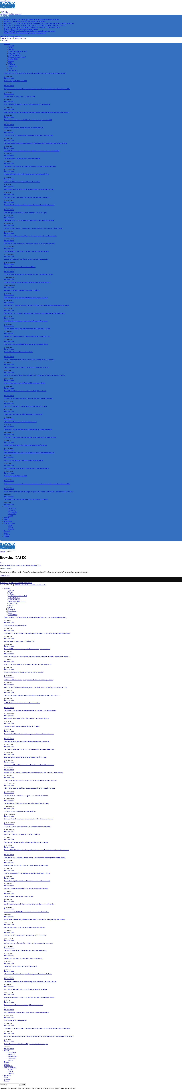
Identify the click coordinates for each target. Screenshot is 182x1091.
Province (11, 61)
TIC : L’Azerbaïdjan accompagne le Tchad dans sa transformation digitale (26, 468)
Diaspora (6, 517)
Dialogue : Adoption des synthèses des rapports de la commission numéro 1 (27, 282)
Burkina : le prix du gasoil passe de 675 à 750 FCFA (19, 96)
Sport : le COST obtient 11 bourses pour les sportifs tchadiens (24, 21)
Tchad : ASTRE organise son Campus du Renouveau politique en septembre (29, 31)
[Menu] (0, 540)
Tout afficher (12, 70)
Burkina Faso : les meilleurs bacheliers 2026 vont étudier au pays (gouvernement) (28, 398)
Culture (10, 525)
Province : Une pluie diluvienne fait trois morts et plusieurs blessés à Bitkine (27, 328)
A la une (11, 46)
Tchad (10, 47)
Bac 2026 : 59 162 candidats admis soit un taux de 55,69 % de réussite (25, 391)
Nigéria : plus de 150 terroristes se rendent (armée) (21, 29)
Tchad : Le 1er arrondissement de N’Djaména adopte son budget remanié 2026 (28, 120)
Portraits (11, 529)
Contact (6, 536)
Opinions (11, 510)
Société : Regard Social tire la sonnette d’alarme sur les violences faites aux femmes (32, 27)
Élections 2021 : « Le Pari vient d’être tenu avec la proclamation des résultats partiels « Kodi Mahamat (34, 313)
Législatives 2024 (14, 53)
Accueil (2, 552)
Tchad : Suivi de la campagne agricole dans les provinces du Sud (23, 127)
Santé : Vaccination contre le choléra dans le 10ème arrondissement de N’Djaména (29, 359)
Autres (10, 516)
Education (11, 64)
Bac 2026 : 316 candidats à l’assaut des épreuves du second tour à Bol (25, 406)
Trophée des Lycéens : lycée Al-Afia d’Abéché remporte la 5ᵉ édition (24, 383)
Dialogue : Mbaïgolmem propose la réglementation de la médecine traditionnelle (28, 274)
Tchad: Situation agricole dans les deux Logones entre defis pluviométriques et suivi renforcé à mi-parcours (36, 112)
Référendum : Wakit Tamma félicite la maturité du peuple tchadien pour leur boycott (29, 243)
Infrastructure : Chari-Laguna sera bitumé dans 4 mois (20, 422)
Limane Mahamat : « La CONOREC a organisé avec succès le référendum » (26, 251)
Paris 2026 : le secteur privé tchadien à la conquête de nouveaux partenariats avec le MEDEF (35, 25)
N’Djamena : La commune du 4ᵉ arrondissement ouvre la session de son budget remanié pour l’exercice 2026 (37, 89)
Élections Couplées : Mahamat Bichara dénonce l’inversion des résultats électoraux (29, 205)
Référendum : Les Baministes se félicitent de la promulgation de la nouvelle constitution (30, 236)
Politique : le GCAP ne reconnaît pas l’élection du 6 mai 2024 (22, 182)
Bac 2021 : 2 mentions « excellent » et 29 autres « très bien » (22, 290)
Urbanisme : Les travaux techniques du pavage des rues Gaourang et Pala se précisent (30, 437)
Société (6, 506)
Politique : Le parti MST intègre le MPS (15, 81)
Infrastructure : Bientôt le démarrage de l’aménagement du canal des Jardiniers (28, 429)
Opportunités (12, 512)
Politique (11, 49)
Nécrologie (12, 514)
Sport (5, 533)
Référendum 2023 (14, 55)
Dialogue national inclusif (16, 57)
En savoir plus (9, 78)
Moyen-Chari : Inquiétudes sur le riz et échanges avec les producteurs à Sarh (27, 336)
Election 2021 (13, 59)
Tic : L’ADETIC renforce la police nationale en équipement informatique (25, 445)
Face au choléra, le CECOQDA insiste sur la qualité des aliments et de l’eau (26, 367)
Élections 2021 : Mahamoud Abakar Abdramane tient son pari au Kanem (26, 298)
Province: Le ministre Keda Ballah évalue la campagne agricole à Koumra (26, 344)
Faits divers (12, 508)
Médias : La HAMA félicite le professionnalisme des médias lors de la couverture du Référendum (33, 228)
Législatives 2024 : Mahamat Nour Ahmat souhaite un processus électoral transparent (30, 166)
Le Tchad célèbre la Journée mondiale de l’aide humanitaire (22, 158)
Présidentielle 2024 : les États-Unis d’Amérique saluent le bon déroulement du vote (29, 189)
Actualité (7, 44)
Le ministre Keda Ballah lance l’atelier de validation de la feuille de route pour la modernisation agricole (35, 73)
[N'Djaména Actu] (13, 38)
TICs (10, 68)
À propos (7, 535)
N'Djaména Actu (7, 568)
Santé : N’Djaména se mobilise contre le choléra (18, 352)
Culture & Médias (9, 523)
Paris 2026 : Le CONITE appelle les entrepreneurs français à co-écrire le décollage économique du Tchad (39, 23)
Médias (10, 527)
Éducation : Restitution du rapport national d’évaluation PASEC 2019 (20, 565)
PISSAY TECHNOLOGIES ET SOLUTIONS (30, 585)
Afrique (6, 519)
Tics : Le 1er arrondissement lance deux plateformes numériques (23, 460)
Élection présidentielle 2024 (17, 51)
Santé (10, 63)
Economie (7, 531)
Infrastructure (12, 66)
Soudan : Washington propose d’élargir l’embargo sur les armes (25, 33)
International (8, 521)
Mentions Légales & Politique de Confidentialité (16, 583)
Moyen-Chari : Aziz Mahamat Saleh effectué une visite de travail (23, 414)
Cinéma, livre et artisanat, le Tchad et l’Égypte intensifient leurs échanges (26, 499)
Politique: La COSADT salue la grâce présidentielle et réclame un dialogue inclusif (31, 19)
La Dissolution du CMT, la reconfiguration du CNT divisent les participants (26, 259)
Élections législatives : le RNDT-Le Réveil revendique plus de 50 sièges (25, 213)
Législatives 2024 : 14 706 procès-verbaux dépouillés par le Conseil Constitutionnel (29, 220)
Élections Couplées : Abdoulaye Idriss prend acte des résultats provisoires (26, 197)
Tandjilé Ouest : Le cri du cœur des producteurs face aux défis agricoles (26, 321)
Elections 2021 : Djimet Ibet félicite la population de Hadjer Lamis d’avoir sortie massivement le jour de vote (36, 305)
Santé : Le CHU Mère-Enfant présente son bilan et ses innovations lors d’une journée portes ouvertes (34, 375)
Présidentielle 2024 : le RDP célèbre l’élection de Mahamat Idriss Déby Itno (26, 174)
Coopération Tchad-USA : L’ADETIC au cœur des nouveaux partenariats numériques (29, 453)
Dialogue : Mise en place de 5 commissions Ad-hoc (19, 267)
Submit (23, 1084)
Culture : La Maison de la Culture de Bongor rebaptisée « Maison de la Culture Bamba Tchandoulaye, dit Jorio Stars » (39, 492)
